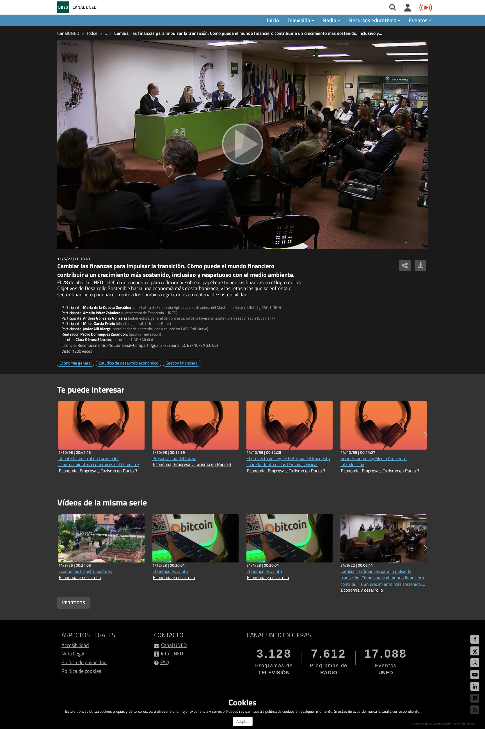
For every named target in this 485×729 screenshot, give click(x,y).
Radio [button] (330, 20)
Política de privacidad (84, 662)
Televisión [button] (299, 20)
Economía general (75, 363)
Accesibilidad (75, 645)
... (105, 33)
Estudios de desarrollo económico (128, 363)
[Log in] (407, 7)
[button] (425, 435)
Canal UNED (174, 645)
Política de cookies (81, 671)
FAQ (164, 662)
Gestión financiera (182, 363)
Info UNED (172, 653)
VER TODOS (73, 602)
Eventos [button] (419, 20)
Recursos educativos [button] (373, 20)
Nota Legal (72, 653)
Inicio (273, 20)
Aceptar (242, 721)
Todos (91, 33)
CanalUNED (68, 33)
